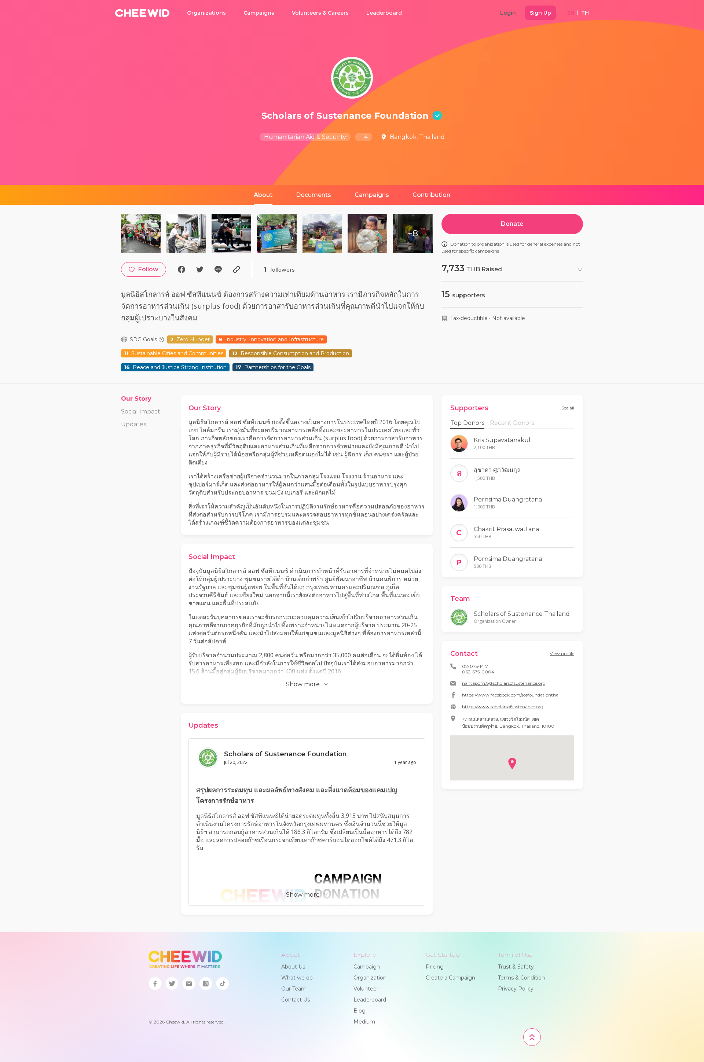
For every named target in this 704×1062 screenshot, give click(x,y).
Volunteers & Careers (320, 13)
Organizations (206, 13)
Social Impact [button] (140, 411)
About (263, 194)
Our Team (294, 988)
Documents (313, 194)
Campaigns (258, 13)
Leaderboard (384, 13)
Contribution (431, 194)
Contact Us (295, 999)
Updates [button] (133, 424)
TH (585, 13)
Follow (148, 269)
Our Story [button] (136, 398)
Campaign (366, 966)
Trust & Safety (516, 966)
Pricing (435, 966)
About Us (293, 966)
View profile (562, 653)
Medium (364, 1021)
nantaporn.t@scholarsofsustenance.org (504, 683)
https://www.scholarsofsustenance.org (502, 706)
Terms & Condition (521, 977)
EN (571, 13)
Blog (359, 1010)
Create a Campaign (450, 977)
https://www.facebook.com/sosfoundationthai (511, 695)
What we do (297, 977)
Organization (369, 977)
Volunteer (365, 988)
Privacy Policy (516, 988)
